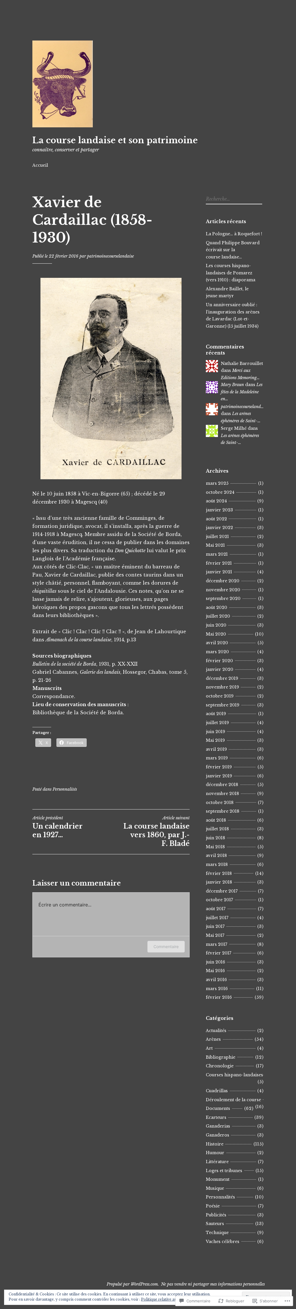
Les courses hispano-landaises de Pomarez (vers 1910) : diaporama (230, 272)
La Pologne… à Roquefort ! (234, 233)
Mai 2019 (215, 740)
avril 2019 (216, 749)
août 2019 (216, 713)
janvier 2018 (219, 882)
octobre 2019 (220, 696)
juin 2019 (215, 731)
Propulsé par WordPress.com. (133, 1284)
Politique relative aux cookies (167, 1299)
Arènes (213, 1039)
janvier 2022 (219, 527)
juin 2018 (215, 837)
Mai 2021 (215, 545)
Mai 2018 (215, 846)
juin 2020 (216, 625)
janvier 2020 (219, 669)
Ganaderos (217, 1135)
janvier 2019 (219, 776)
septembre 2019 (222, 705)
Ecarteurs (216, 1117)
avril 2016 (216, 979)
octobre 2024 (220, 492)
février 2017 (218, 953)
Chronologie (220, 1066)
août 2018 (216, 820)
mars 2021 (217, 554)
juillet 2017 (217, 917)
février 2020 (219, 660)
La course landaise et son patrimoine (115, 140)
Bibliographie (220, 1057)
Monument (218, 1179)
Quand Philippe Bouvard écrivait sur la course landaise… (233, 250)
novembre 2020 (223, 589)
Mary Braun (232, 384)
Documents (218, 1108)
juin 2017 (215, 926)
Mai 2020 (216, 634)
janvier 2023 (219, 510)
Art (209, 1048)
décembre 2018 (222, 784)
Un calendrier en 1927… (57, 827)
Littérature (217, 1161)
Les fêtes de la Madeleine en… (241, 391)
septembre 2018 (222, 811)
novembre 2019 (222, 687)
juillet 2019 (217, 722)
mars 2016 (217, 988)
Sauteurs (215, 1223)
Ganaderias (218, 1126)
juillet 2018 (217, 828)
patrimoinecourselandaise (110, 256)
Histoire (214, 1144)
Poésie (213, 1206)
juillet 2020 (218, 616)
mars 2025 (217, 483)
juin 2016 (215, 962)
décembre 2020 (222, 580)
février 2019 (219, 767)
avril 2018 (216, 855)
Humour (215, 1152)
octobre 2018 (220, 802)
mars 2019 (217, 758)
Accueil (40, 165)
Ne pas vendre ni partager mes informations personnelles (213, 1284)
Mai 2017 (215, 935)
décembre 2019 (222, 678)
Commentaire (166, 946)
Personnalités (65, 789)
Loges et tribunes (224, 1170)
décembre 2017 (222, 891)
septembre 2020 (223, 598)
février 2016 (219, 997)
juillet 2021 (217, 536)
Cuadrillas (217, 1090)
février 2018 (219, 873)
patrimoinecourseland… (242, 406)
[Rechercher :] (233, 199)
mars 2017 (216, 944)
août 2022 (216, 519)
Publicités (216, 1215)
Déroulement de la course (233, 1099)
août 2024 (216, 501)
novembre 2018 (222, 793)
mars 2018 (217, 864)
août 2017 (215, 908)
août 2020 (216, 607)
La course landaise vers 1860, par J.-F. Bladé (156, 831)
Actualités (216, 1030)
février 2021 (219, 563)
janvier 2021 (219, 571)
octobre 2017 (219, 899)
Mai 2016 (215, 970)
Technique (217, 1232)
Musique (215, 1188)
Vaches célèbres (222, 1241)
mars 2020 (217, 651)
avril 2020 (217, 642)
